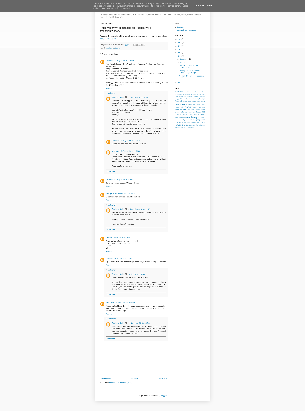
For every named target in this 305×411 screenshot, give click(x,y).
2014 (180, 49)
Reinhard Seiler (118, 97)
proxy (176, 117)
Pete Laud (110, 302)
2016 (180, 42)
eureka (191, 99)
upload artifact (194, 125)
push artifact (182, 117)
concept (189, 96)
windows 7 (191, 127)
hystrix (177, 104)
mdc (203, 107)
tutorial (180, 124)
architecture (179, 92)
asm (185, 92)
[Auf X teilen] (139, 45)
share (187, 120)
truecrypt (118, 48)
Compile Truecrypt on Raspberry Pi (191, 77)
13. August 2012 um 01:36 (130, 151)
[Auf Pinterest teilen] (143, 45)
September (184, 59)
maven (188, 106)
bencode (199, 92)
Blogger (164, 395)
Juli (181, 62)
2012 (180, 56)
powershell (201, 114)
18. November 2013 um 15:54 (126, 302)
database (202, 96)
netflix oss (184, 112)
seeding (182, 120)
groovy (203, 101)
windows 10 (183, 127)
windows (177, 127)
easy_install (178, 99)
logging (203, 104)
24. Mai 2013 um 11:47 (123, 258)
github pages (192, 101)
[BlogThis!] (137, 45)
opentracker (197, 112)
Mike (108, 237)
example (198, 99)
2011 (180, 83)
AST (188, 92)
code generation (180, 96)
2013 (180, 52)
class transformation (199, 94)
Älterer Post (163, 378)
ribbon (203, 117)
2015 (180, 46)
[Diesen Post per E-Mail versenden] (134, 45)
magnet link (179, 107)
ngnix (190, 112)
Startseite (134, 378)
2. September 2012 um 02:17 (139, 209)
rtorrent (177, 120)
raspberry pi (110, 48)
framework (178, 101)
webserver (202, 125)
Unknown (110, 60)
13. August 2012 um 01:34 (130, 140)
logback (198, 104)
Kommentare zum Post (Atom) (120, 382)
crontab (196, 96)
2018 (180, 39)
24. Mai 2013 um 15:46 (136, 274)
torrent (184, 122)
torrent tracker (191, 122)
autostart (193, 92)
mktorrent (191, 109)
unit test (187, 125)
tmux (180, 122)
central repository (183, 94)
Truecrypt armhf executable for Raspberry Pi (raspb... (191, 71)
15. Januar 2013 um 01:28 (120, 237)
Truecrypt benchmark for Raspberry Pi (188, 66)
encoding (185, 99)
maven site (197, 107)
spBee (192, 120)
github (185, 101)
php (195, 114)
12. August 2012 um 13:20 (124, 60)
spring (198, 120)
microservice (180, 109)
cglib (190, 94)
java (182, 104)
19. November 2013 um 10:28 (139, 323)
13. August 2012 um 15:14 (124, 179)
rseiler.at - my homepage (186, 30)
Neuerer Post (106, 378)
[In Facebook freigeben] (141, 45)
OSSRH (190, 114)
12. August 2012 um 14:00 (138, 97)
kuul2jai (109, 193)
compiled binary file (108, 38)
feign (203, 99)
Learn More (199, 6)
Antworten (109, 88)
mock (198, 109)
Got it (209, 6)
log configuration (190, 104)
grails (198, 101)
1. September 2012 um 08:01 (124, 193)
